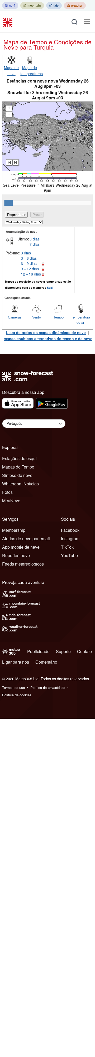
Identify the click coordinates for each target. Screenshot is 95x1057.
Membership (13, 530)
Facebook (70, 530)
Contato (84, 651)
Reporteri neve (16, 555)
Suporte (63, 651)
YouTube (69, 555)
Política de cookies (16, 694)
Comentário (46, 662)
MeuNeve (11, 501)
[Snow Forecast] (8, 22)
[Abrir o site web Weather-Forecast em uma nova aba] (75, 5)
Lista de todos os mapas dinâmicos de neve (46, 332)
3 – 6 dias (29, 258)
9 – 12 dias (30, 268)
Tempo (58, 317)
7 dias (35, 244)
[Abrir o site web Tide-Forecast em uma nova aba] (54, 5)
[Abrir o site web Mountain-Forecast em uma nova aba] (32, 5)
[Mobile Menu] (87, 22)
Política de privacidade (47, 687)
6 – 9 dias (29, 263)
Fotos (7, 492)
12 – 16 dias (31, 274)
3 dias (35, 239)
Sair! (50, 287)
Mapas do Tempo (18, 467)
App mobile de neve (21, 547)
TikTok (67, 547)
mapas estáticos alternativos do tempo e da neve (48, 338)
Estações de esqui (19, 458)
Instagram (70, 538)
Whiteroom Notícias (20, 484)
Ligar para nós (15, 662)
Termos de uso (13, 687)
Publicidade (38, 651)
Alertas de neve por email (26, 538)
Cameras (15, 317)
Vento (36, 317)
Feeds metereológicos (23, 564)
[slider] (8, 203)
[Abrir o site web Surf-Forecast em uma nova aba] (10, 5)
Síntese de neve (17, 475)
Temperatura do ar (80, 320)
